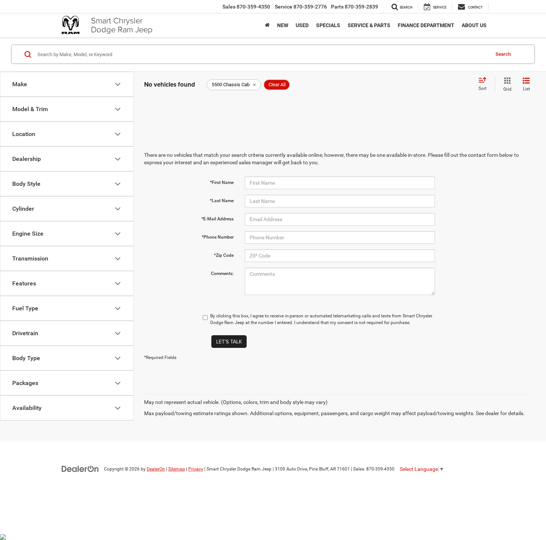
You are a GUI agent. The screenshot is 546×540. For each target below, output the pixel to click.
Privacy (195, 469)
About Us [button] (474, 25)
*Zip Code (224, 255)
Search (503, 54)
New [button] (282, 25)
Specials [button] (328, 25)
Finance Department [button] (426, 25)
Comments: (222, 273)
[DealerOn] (80, 469)
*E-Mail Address (217, 219)
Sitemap (176, 469)
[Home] (267, 25)
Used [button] (302, 25)
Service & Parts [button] (369, 25)
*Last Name (222, 200)
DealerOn (156, 469)
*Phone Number (218, 237)
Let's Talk (229, 341)
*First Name (222, 182)
